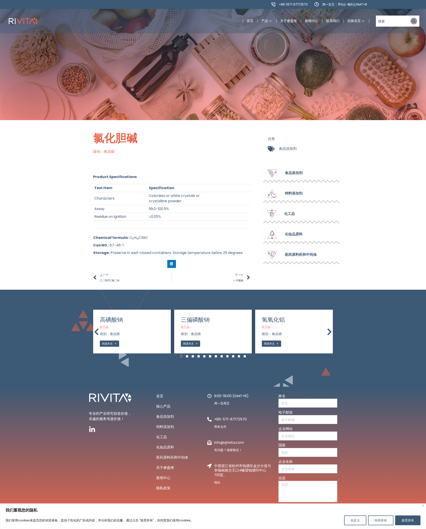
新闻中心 (163, 477)
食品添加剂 (288, 148)
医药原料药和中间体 (172, 457)
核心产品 (163, 406)
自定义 (355, 520)
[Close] (423, 506)
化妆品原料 (165, 447)
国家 (282, 445)
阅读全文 (107, 343)
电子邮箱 (285, 412)
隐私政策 (163, 488)
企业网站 (285, 428)
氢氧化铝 (273, 320)
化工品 (104, 327)
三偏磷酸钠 (195, 320)
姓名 (282, 395)
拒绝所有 (381, 520)
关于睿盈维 (165, 467)
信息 (282, 478)
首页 (159, 396)
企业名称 (285, 461)
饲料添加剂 (165, 426)
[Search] (413, 21)
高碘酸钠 (111, 320)
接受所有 (408, 520)
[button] (171, 264)
